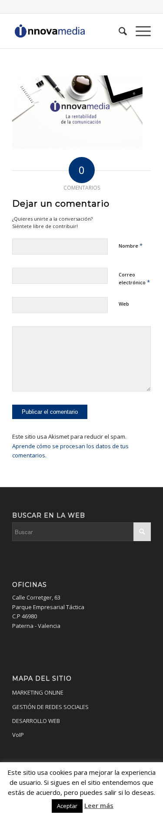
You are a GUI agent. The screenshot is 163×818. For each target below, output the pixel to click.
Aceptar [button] (67, 806)
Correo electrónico (134, 278)
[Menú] (139, 31)
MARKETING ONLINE (37, 692)
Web (124, 303)
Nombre (131, 245)
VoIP (18, 735)
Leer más (98, 805)
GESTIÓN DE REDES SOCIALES (50, 707)
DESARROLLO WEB (36, 721)
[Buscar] (118, 31)
